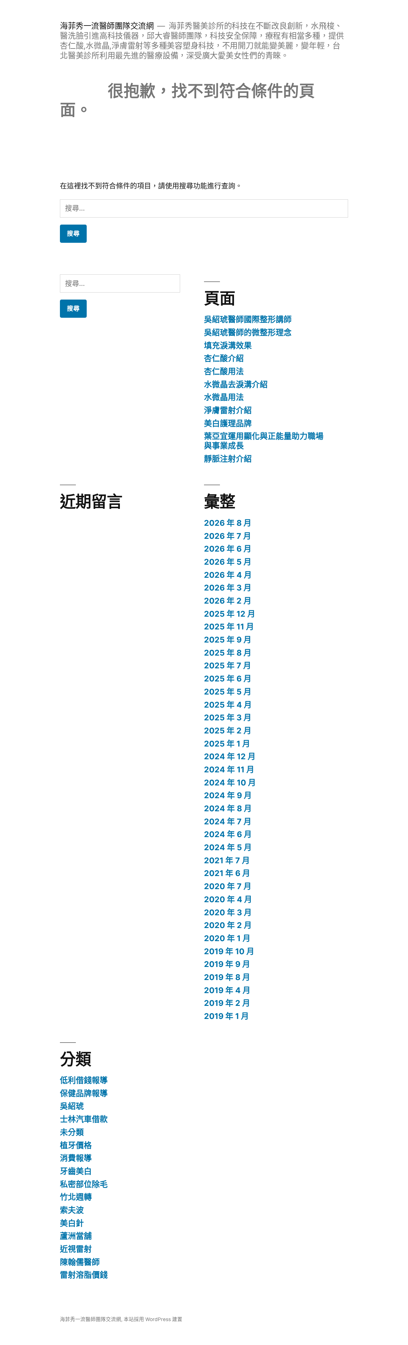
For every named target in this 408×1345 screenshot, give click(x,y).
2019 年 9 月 (227, 964)
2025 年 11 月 (229, 626)
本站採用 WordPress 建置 (153, 1319)
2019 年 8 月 (227, 977)
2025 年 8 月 (227, 653)
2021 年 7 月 (227, 860)
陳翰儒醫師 (80, 1262)
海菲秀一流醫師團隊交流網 (107, 26)
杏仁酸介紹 (224, 358)
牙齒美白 (76, 1171)
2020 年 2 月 (228, 925)
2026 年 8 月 (227, 523)
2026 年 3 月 (227, 587)
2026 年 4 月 (228, 575)
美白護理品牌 (228, 423)
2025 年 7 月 (227, 665)
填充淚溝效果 (228, 345)
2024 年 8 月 (228, 808)
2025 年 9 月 (227, 639)
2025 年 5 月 (227, 691)
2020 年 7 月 (227, 886)
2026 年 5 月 (227, 562)
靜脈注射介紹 (228, 459)
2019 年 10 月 (229, 951)
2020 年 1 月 (227, 938)
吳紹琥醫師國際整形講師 (248, 319)
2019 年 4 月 (227, 990)
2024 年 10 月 (230, 782)
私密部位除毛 (84, 1184)
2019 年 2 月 (227, 1003)
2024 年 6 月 (228, 834)
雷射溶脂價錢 (84, 1275)
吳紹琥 (72, 1106)
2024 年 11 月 (229, 769)
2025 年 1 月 (227, 743)
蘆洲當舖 (76, 1236)
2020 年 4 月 (228, 899)
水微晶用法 (224, 397)
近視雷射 (76, 1249)
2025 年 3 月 (227, 717)
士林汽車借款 (84, 1119)
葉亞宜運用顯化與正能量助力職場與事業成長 (264, 440)
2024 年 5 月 (228, 847)
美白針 (72, 1223)
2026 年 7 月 (227, 536)
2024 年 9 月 (228, 795)
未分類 (72, 1132)
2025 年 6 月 (227, 678)
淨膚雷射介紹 (228, 410)
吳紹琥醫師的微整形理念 (248, 332)
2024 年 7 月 (227, 821)
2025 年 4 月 (228, 705)
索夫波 (72, 1210)
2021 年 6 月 (227, 873)
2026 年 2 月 (227, 601)
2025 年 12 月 (229, 614)
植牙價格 (76, 1145)
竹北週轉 (76, 1197)
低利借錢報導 (84, 1080)
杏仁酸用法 (224, 371)
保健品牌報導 (84, 1093)
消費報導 (76, 1158)
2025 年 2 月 (227, 730)
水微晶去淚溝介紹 (236, 384)
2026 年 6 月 (227, 549)
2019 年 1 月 (226, 1016)
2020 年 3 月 (228, 912)
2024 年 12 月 (230, 756)
